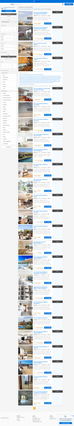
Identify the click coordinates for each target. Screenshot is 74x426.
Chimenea (5, 118)
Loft (4, 88)
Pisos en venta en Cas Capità (39, 77)
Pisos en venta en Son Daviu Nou (54, 78)
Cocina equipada (6, 95)
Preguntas (52, 417)
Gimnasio (5, 123)
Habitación (5, 79)
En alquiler (9, 16)
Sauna (4, 136)
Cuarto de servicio (6, 116)
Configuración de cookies (37, 421)
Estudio (4, 86)
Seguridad (5, 120)
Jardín (4, 111)
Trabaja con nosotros (21, 417)
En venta (8, 14)
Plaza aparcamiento (7, 100)
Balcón (4, 106)
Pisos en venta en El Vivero (50, 77)
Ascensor (5, 104)
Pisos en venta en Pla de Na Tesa (28, 77)
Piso (4, 75)
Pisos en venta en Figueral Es (47, 76)
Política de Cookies (36, 420)
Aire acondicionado (7, 97)
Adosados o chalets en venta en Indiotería (26, 84)
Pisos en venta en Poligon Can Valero (36, 82)
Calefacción (5, 113)
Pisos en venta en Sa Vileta (48, 82)
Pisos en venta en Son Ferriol (36, 76)
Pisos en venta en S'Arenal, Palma (37, 74)
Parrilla (4, 129)
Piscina (4, 102)
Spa (4, 134)
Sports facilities (6, 125)
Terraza (4, 93)
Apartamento (5, 77)
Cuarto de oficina (6, 132)
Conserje (5, 139)
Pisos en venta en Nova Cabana (42, 78)
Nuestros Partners (53, 418)
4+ (12, 30)
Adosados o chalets (8, 58)
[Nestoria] (37, 1)
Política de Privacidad (36, 418)
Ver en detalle (48, 23)
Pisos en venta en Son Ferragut (33, 81)
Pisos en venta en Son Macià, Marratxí (29, 78)
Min (2, 36)
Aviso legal (34, 417)
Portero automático (7, 141)
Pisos (9, 56)
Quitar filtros (8, 147)
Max (2, 39)
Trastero (4, 109)
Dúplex (4, 84)
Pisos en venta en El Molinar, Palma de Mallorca (48, 81)
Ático (4, 81)
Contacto (18, 420)
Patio (4, 127)
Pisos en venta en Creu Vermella (25, 76)
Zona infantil (5, 143)
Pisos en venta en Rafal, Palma (24, 74)
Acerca (18, 418)
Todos (9, 54)
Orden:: (8, 19)
